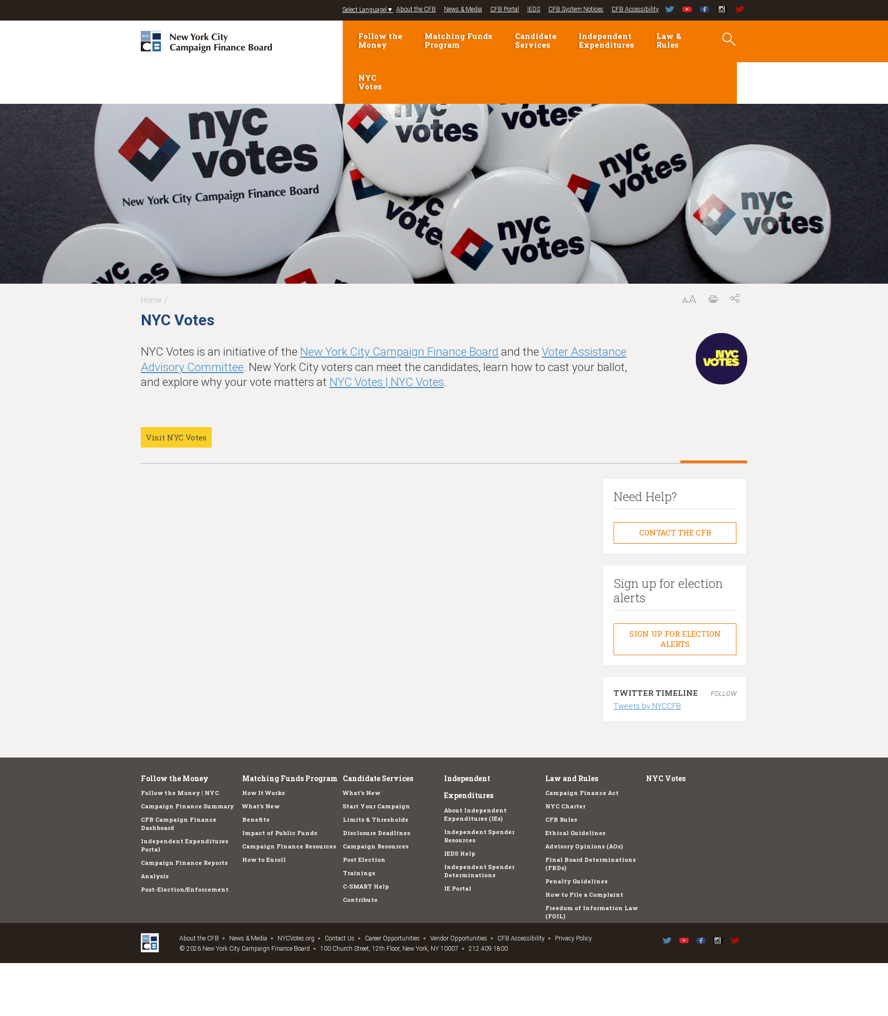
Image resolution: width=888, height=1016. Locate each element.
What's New (261, 806)
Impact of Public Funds (279, 833)
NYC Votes (370, 81)
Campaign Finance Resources (289, 846)
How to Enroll (264, 859)
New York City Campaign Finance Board (399, 351)
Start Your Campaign (376, 806)
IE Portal (457, 888)
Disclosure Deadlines (376, 833)
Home (151, 300)
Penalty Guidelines (576, 881)
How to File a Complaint (584, 894)
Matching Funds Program (458, 40)
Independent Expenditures (606, 40)
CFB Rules (561, 819)
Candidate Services (536, 40)
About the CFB (416, 9)
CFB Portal (504, 9)
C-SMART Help (366, 886)
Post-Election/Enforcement (185, 889)
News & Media (463, 9)
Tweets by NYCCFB (647, 706)
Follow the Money (380, 40)
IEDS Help (459, 853)
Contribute (360, 899)
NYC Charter (565, 806)
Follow (723, 693)
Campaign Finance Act (582, 793)
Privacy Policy (573, 938)
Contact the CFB (675, 532)
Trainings (359, 873)
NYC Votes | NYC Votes (386, 382)
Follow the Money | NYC (180, 793)
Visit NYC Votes (176, 437)
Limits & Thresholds (375, 819)
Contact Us (340, 938)
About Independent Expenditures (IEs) (475, 814)
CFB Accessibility (635, 9)
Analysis (155, 876)
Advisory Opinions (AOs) (584, 846)
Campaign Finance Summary (187, 806)
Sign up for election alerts (675, 639)
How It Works (263, 793)
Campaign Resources (376, 846)
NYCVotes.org (296, 938)
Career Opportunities (392, 938)
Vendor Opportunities (458, 938)
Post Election (364, 859)
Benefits (255, 819)
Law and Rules (571, 778)
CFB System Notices (575, 9)
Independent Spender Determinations (479, 871)
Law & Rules (668, 40)
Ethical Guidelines (575, 833)
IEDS (533, 9)
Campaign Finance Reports (184, 862)
